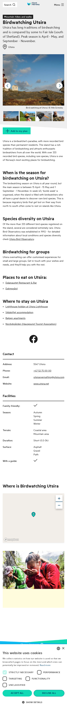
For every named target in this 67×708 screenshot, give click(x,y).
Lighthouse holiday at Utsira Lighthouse (26, 306)
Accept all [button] (17, 693)
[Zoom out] (59, 505)
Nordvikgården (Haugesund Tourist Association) (30, 323)
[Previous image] (7, 85)
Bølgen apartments (15, 318)
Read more (45, 665)
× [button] (63, 648)
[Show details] (33, 514)
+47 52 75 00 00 (42, 370)
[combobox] (58, 648)
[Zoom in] (59, 498)
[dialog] (33, 676)
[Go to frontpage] (33, 3)
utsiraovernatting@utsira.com (49, 377)
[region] (33, 518)
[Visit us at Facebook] (33, 339)
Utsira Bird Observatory (21, 239)
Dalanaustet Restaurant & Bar (21, 282)
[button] (33, 702)
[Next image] (59, 85)
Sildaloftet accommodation (19, 312)
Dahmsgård (11, 288)
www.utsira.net (41, 383)
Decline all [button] (49, 693)
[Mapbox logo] (11, 540)
